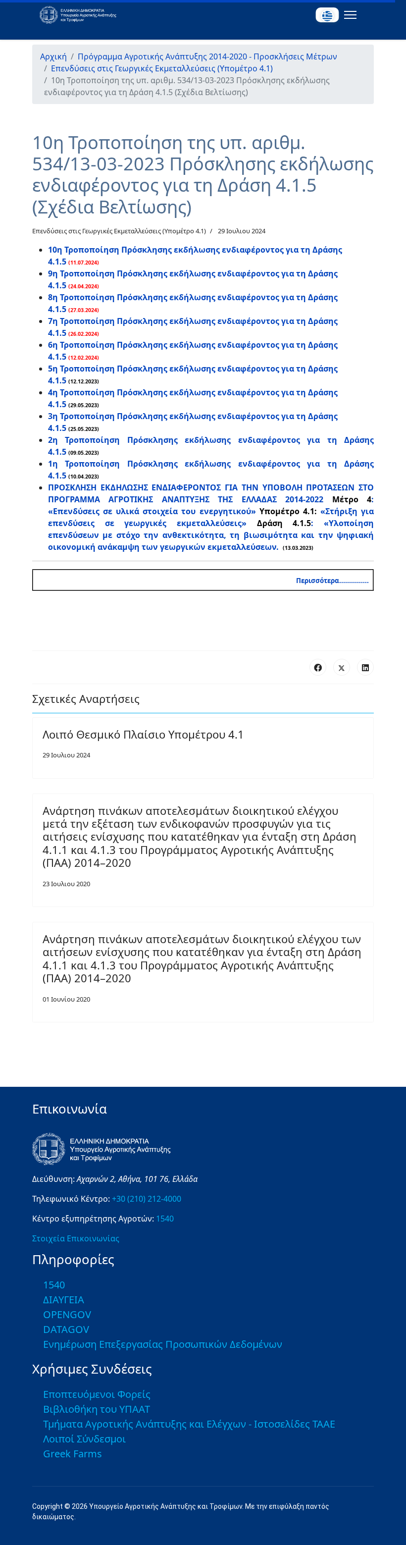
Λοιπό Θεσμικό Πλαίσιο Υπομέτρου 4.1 (143, 734)
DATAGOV (66, 1329)
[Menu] (348, 15)
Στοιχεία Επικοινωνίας (75, 1238)
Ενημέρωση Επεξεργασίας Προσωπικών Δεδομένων (162, 1344)
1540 (165, 1218)
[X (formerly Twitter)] (341, 667)
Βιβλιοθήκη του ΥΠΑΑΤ (96, 1409)
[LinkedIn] (365, 667)
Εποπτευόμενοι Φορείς (97, 1394)
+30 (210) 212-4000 (146, 1198)
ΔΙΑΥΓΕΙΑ (63, 1299)
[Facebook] (317, 667)
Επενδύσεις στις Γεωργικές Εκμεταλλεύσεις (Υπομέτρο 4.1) (119, 230)
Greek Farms (72, 1453)
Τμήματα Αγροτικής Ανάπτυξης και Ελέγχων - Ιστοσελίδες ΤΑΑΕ (189, 1424)
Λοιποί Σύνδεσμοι (84, 1438)
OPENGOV (67, 1314)
